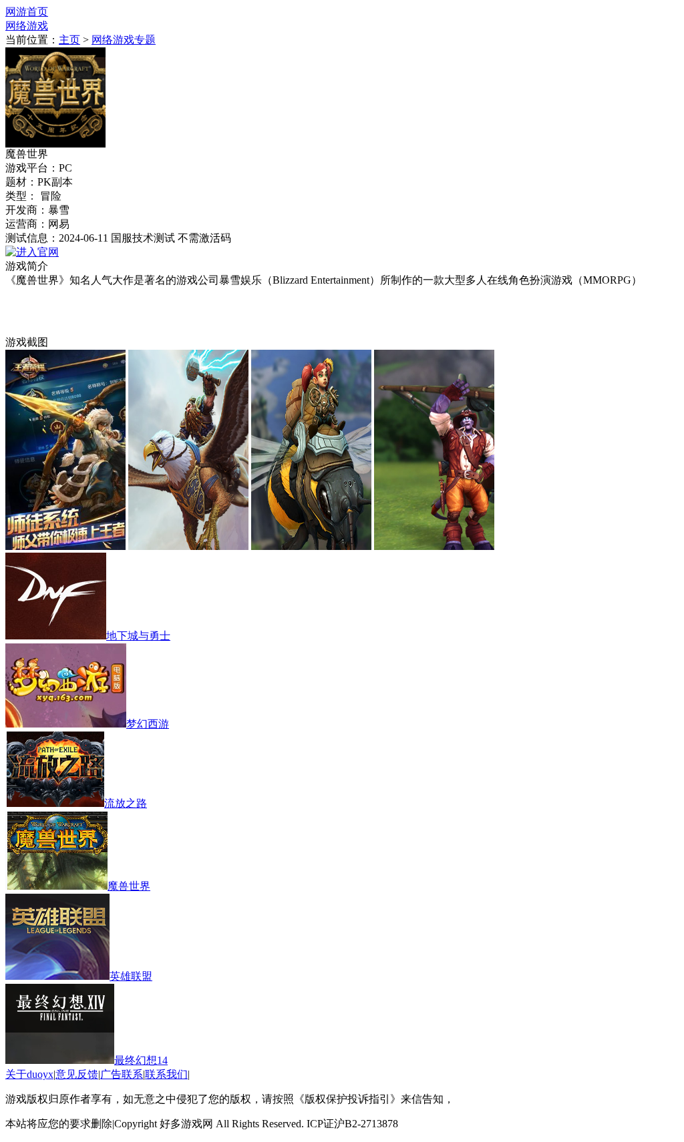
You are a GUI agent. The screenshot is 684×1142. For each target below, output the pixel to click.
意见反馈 (76, 1074)
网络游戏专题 (124, 39)
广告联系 (121, 1074)
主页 (69, 39)
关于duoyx (29, 1074)
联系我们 (166, 1074)
